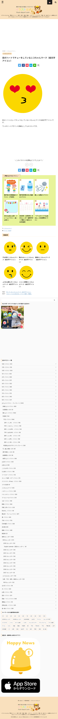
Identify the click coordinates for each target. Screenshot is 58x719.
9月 (35, 616)
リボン (9, 625)
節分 (18, 629)
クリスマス (4, 622)
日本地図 (4, 629)
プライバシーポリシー (35, 700)
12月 (44, 616)
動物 (18, 625)
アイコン (6, 230)
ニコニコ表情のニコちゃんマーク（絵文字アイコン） (26, 284)
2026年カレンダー (17, 619)
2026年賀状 (26, 619)
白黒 (13, 629)
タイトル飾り (18, 622)
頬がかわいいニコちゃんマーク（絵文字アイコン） (26, 260)
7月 (27, 616)
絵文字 (9, 230)
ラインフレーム (42, 622)
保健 (14, 625)
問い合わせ (20, 700)
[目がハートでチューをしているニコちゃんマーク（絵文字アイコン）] (30, 65)
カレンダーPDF (47, 619)
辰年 (31, 629)
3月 (11, 616)
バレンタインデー (33, 622)
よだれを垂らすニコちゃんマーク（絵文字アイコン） (10, 284)
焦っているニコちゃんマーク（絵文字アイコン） (18, 292)
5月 (19, 616)
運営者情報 (26, 700)
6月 (23, 616)
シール (11, 622)
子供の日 (37, 625)
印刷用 (23, 625)
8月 (31, 616)
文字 (54, 625)
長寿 (40, 629)
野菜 (35, 629)
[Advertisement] (29, 35)
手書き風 (48, 625)
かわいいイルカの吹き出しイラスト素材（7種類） (19, 294)
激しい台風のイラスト (41, 195)
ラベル (3, 625)
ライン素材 (51, 622)
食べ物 (44, 629)
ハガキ (24, 622)
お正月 (33, 619)
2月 (7, 616)
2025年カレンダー (6, 619)
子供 (32, 625)
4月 (15, 616)
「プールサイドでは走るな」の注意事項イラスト (41, 218)
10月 (40, 616)
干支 (43, 625)
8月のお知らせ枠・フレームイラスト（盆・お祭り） (11, 218)
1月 (3, 616)
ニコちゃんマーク (8, 228)
